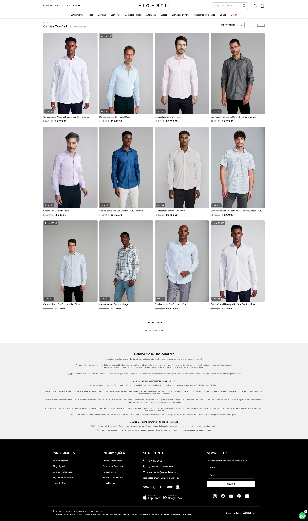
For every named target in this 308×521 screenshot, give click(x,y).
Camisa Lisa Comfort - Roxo (56, 211)
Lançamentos (77, 15)
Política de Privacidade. (94, 511)
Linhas (223, 15)
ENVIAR (231, 484)
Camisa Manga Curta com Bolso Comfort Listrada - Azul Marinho (237, 212)
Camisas (102, 15)
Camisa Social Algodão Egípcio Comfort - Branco (66, 117)
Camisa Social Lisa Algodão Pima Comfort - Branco (234, 304)
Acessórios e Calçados (204, 15)
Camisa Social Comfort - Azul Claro (171, 304)
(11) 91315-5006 (154, 461)
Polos (90, 15)
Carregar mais (154, 322)
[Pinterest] (239, 496)
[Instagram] (215, 496)
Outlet (234, 15)
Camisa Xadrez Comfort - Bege (113, 304)
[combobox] (230, 6)
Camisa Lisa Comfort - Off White (170, 211)
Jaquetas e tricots (133, 15)
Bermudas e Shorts (180, 15)
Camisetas (115, 15)
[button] (262, 5)
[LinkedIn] (247, 496)
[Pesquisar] (244, 5)
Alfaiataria (151, 15)
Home (45, 23)
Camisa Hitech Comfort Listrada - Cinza (61, 304)
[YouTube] (231, 496)
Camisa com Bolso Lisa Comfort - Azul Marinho (121, 211)
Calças (164, 15)
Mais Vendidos (228, 25)
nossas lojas (51, 5)
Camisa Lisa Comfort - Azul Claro (114, 117)
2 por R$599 (51, 223)
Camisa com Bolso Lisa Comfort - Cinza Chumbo (233, 117)
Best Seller (106, 36)
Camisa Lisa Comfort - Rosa (167, 117)
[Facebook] (223, 496)
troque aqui (72, 5)
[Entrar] (255, 5)
